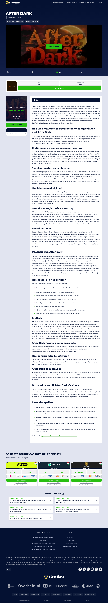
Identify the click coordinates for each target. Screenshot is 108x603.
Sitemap (87, 600)
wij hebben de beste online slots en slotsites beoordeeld (59, 436)
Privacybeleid (70, 540)
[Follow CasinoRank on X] (88, 569)
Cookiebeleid (47, 600)
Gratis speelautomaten (86, 2)
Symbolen (43, 540)
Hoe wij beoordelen (70, 543)
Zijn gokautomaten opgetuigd (43, 537)
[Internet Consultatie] (29, 586)
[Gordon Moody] (87, 586)
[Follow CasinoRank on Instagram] (84, 569)
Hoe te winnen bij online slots (43, 546)
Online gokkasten (57, 2)
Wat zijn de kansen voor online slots (43, 543)
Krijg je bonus (59, 88)
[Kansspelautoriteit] (11, 586)
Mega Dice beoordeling (54, 483)
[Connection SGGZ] (75, 586)
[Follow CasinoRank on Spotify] (96, 569)
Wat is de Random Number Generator (43, 549)
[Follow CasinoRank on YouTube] (92, 569)
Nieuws (99, 2)
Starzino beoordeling (22, 483)
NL (7, 569)
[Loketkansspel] (56, 586)
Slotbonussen (71, 2)
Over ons (70, 537)
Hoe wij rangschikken (70, 546)
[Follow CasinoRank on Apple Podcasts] (100, 569)
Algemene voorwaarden (24, 600)
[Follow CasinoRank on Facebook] (80, 569)
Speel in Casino (54, 46)
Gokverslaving (67, 600)
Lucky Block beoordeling (86, 483)
